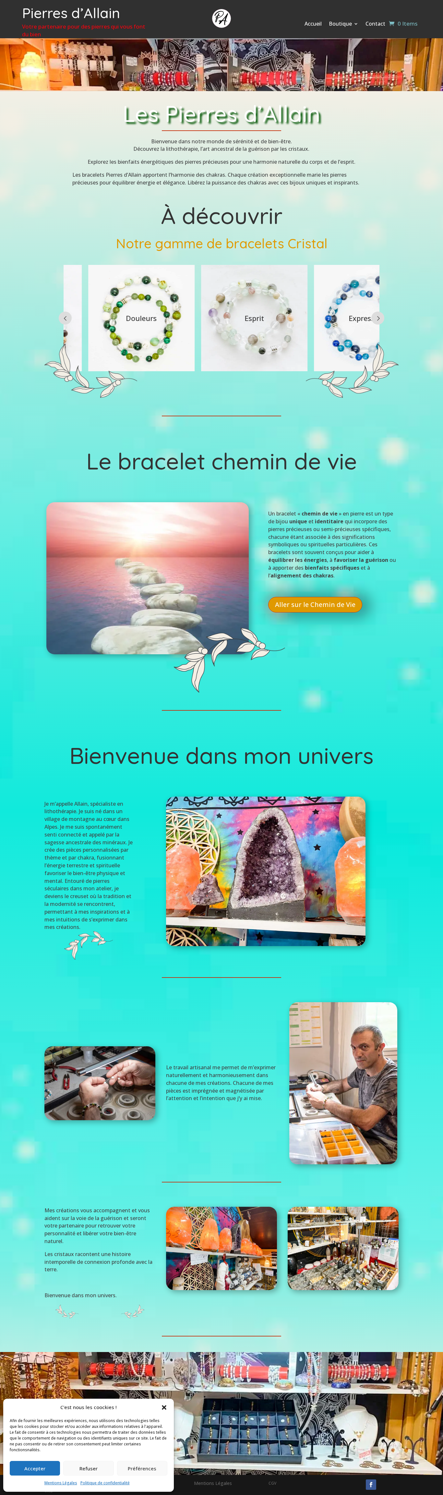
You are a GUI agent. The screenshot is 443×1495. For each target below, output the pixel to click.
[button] (164, 1407)
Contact (375, 24)
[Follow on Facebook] (371, 1484)
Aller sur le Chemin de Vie (315, 604)
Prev (65, 318)
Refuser (88, 1468)
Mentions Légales (60, 1483)
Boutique (340, 24)
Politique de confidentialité (105, 1483)
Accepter (34, 1468)
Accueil (313, 24)
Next (377, 318)
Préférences (142, 1468)
